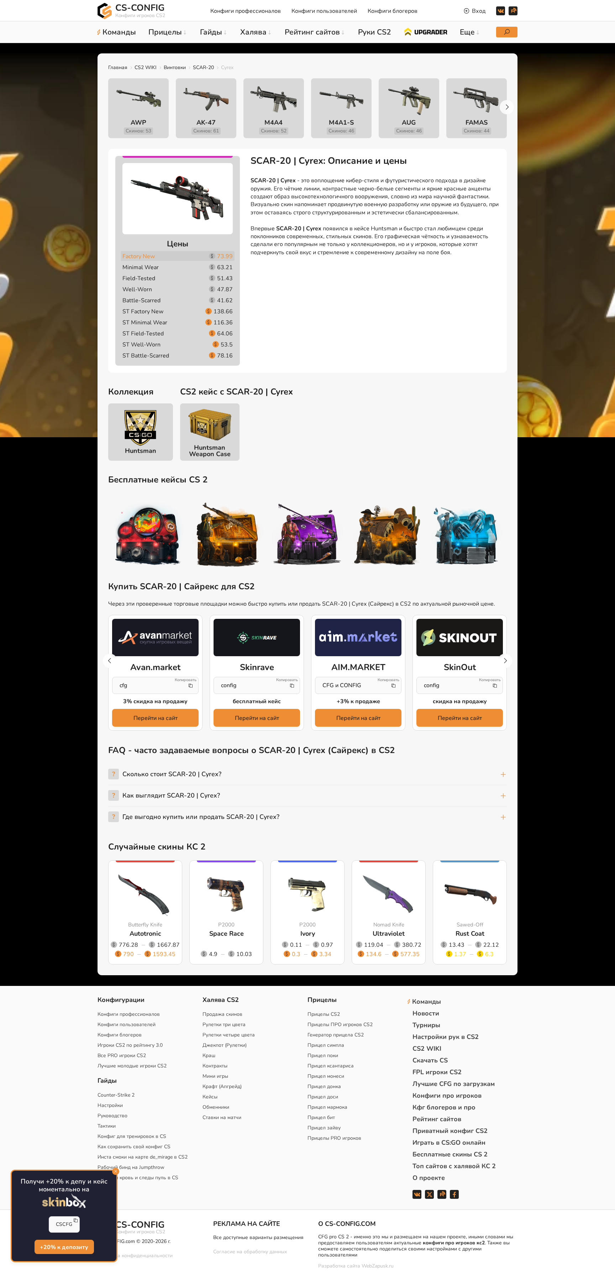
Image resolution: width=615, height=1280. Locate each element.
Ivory (307, 933)
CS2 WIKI (146, 67)
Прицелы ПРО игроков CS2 (340, 1024)
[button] (507, 107)
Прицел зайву (324, 1127)
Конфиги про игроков (447, 1095)
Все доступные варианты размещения (258, 1237)
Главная (117, 67)
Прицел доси (323, 1096)
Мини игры (215, 1076)
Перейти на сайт (155, 718)
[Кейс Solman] (307, 536)
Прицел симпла (326, 1045)
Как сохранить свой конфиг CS (134, 1146)
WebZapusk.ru (378, 1266)
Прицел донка (324, 1086)
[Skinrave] (257, 637)
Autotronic (145, 933)
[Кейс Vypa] (387, 536)
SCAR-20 (203, 67)
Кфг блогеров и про (443, 1107)
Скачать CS (430, 1060)
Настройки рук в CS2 (445, 1037)
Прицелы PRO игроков (334, 1138)
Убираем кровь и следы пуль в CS (138, 1177)
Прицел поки (323, 1055)
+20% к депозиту (64, 1248)
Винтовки (175, 67)
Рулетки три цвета (224, 1024)
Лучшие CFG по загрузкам (453, 1084)
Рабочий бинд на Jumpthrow (131, 1167)
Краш (209, 1055)
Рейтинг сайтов (436, 1119)
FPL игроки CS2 (437, 1072)
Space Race (226, 933)
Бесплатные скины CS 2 (450, 1154)
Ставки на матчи (222, 1117)
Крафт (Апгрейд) (222, 1086)
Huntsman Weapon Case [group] (210, 450)
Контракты (215, 1065)
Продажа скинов (222, 1014)
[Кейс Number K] (467, 536)
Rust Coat (470, 933)
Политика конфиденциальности (135, 1255)
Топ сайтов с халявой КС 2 (454, 1166)
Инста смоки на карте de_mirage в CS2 (143, 1157)
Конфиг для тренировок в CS (132, 1136)
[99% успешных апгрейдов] (425, 31)
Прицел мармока (327, 1107)
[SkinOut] (459, 637)
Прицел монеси (326, 1076)
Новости (425, 1013)
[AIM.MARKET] (358, 637)
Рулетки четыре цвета (229, 1034)
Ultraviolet (389, 933)
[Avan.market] (155, 637)
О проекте (428, 1178)
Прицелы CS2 (324, 1014)
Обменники (216, 1107)
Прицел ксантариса (331, 1065)
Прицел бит (321, 1117)
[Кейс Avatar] (148, 536)
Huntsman (140, 450)
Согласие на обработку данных (250, 1251)
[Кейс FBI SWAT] (228, 536)
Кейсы (210, 1096)
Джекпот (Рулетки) (225, 1045)
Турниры (426, 1025)
